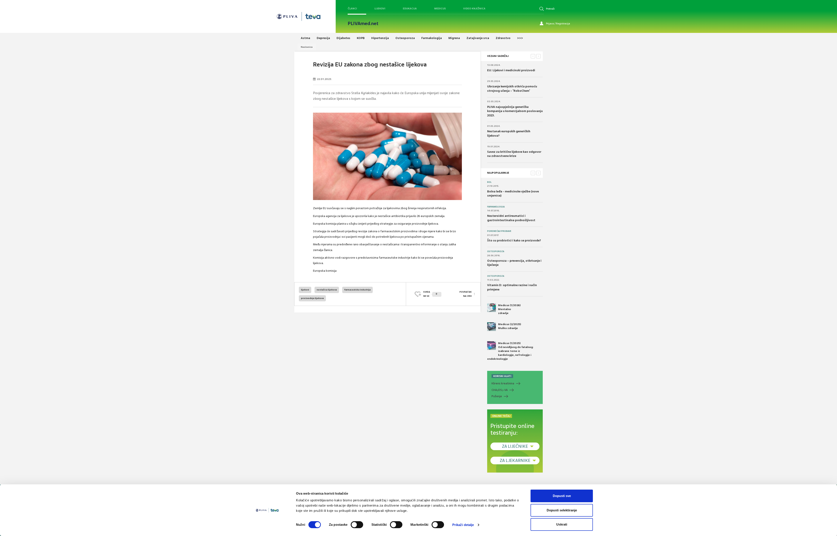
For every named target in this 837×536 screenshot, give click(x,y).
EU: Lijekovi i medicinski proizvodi (511, 70)
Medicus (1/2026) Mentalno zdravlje (509, 309)
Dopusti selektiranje (562, 510)
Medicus (440, 8)
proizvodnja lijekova (312, 298)
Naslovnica (307, 47)
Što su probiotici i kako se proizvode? (514, 240)
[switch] (357, 524)
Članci (352, 8)
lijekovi (305, 289)
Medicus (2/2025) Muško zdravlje (509, 326)
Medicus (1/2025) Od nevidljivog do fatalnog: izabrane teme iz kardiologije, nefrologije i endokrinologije (510, 351)
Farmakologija (496, 206)
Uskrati (561, 524)
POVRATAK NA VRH (465, 293)
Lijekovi (379, 8)
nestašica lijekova (327, 289)
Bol (489, 182)
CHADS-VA (500, 390)
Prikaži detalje (463, 525)
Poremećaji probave (499, 231)
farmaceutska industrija (357, 289)
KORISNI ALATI (502, 376)
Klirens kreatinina (503, 383)
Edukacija (410, 8)
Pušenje (497, 396)
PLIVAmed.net (363, 23)
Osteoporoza (495, 251)
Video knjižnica (474, 8)
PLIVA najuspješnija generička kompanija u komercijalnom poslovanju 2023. (515, 111)
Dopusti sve (562, 496)
